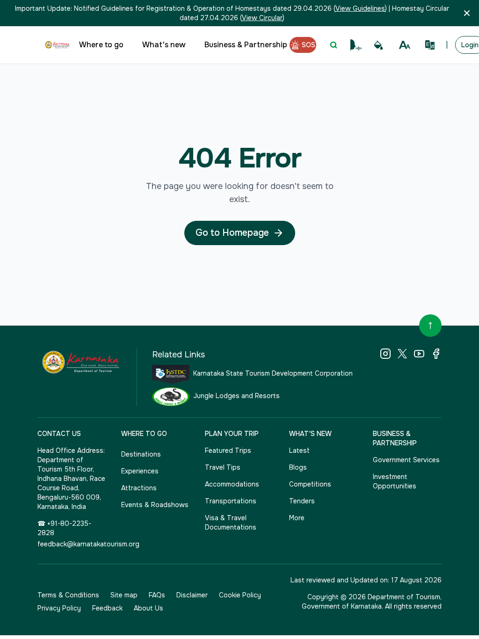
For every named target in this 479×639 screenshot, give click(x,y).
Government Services (406, 460)
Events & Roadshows (155, 505)
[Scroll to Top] (430, 325)
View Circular (262, 18)
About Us (148, 608)
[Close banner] (467, 13)
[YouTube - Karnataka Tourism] (419, 353)
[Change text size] (404, 44)
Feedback (107, 608)
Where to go (101, 45)
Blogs (298, 467)
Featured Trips (228, 450)
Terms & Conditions (68, 595)
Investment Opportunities (394, 481)
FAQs (157, 595)
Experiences (140, 471)
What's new (164, 45)
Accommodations (232, 484)
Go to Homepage (232, 233)
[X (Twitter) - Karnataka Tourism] (402, 353)
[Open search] (333, 44)
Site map (124, 595)
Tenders (302, 501)
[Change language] (429, 44)
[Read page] (356, 45)
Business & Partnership (245, 45)
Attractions (139, 488)
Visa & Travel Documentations (230, 522)
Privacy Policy (59, 608)
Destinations (141, 454)
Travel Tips (222, 467)
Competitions (310, 484)
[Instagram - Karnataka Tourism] (385, 353)
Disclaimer (192, 595)
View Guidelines (360, 8)
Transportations (230, 501)
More (297, 518)
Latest (299, 450)
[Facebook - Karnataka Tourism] (436, 353)
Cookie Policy (240, 595)
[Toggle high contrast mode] (378, 45)
